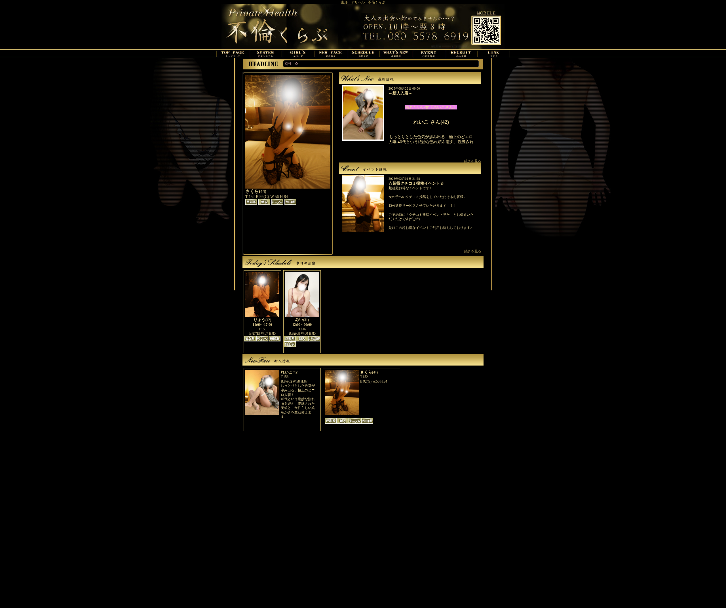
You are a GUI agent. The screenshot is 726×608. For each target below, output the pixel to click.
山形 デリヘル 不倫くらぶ (363, 2)
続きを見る (472, 161)
